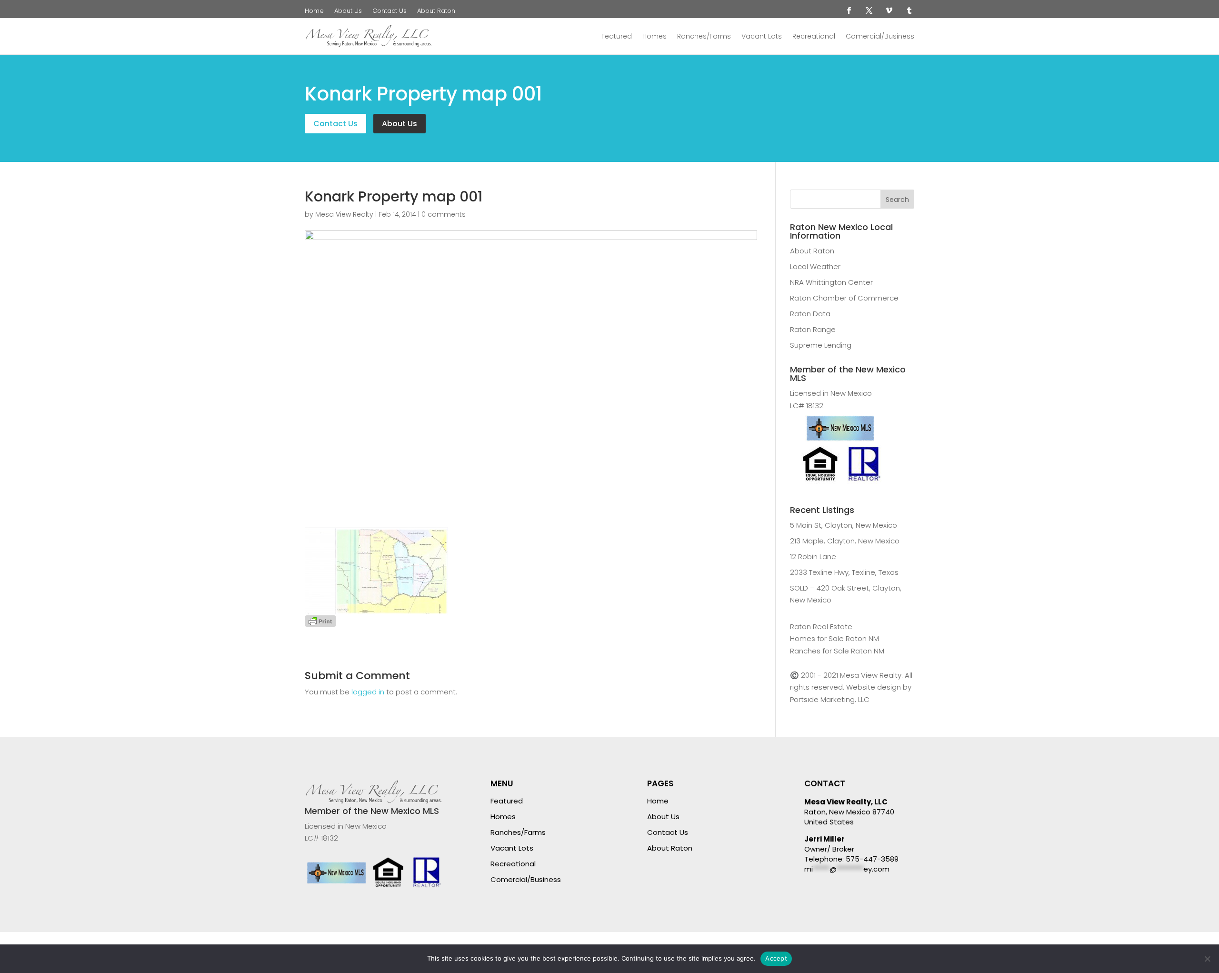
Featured (616, 36)
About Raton (436, 11)
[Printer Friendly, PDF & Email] (320, 620)
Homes (654, 36)
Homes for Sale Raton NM (834, 638)
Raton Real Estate (821, 627)
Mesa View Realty (344, 214)
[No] (1207, 958)
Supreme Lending (820, 345)
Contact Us (389, 11)
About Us (348, 11)
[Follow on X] (869, 10)
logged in (367, 692)
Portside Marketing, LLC (829, 699)
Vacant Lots (761, 36)
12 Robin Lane (813, 557)
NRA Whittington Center (831, 282)
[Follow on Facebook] (849, 10)
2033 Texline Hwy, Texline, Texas (844, 572)
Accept (776, 958)
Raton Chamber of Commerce (844, 298)
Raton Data (810, 314)
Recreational (813, 36)
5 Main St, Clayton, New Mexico (843, 525)
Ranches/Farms (704, 36)
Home (314, 11)
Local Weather (815, 266)
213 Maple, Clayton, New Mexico (844, 541)
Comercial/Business (880, 36)
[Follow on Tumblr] (909, 10)
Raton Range (813, 329)
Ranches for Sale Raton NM (837, 651)
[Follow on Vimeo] (889, 10)
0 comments (443, 214)
